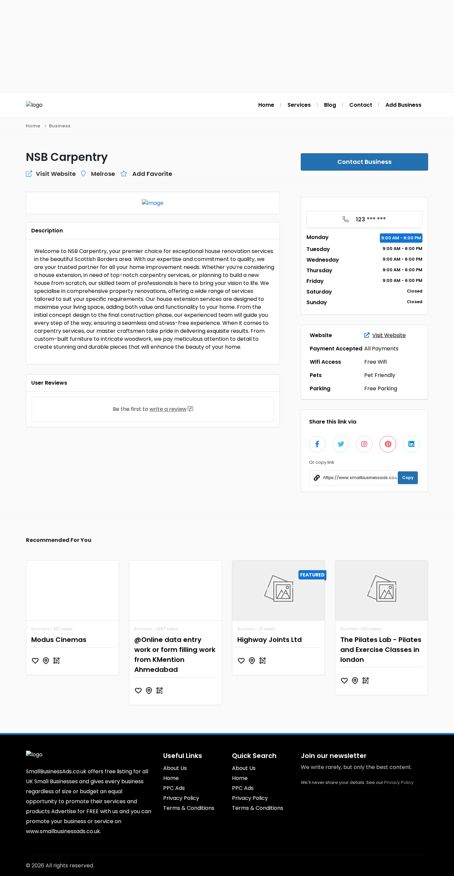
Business (60, 126)
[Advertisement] (227, 46)
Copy (407, 477)
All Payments (381, 348)
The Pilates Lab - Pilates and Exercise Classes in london (380, 649)
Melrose (103, 174)
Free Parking (380, 388)
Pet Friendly (379, 375)
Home (33, 126)
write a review (168, 409)
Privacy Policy (398, 782)
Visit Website (389, 335)
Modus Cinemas (58, 639)
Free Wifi (375, 362)
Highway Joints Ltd (269, 639)
